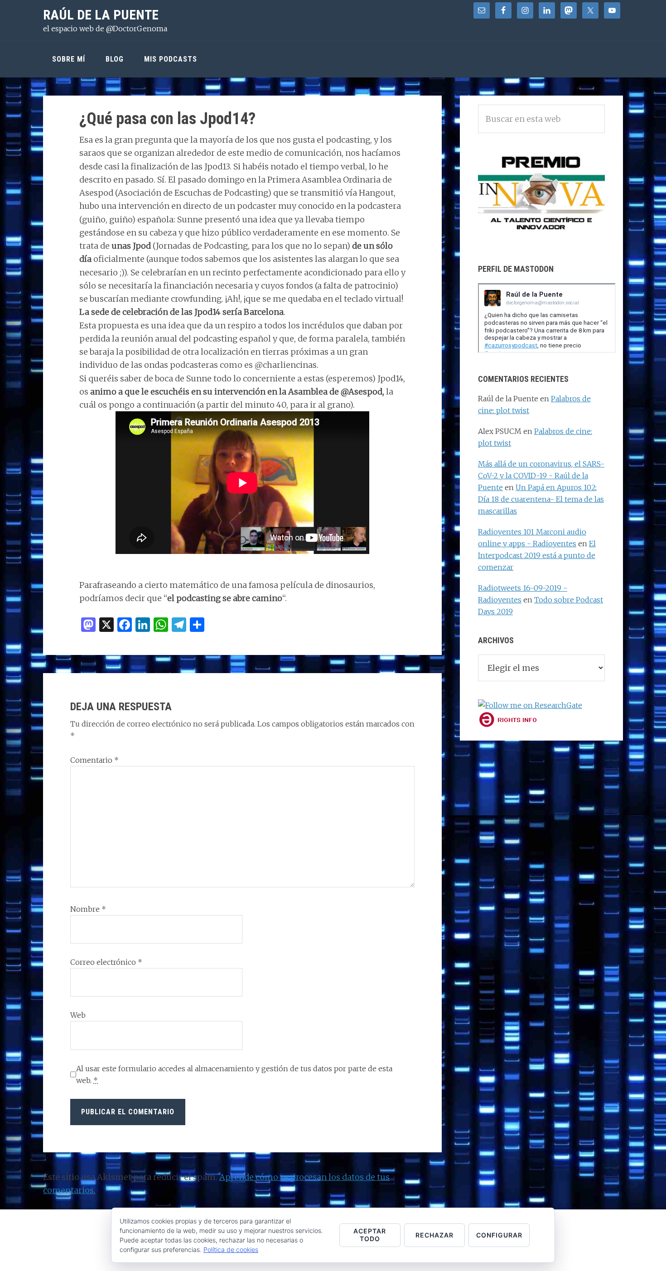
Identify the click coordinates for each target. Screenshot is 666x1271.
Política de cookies (230, 1249)
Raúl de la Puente (101, 15)
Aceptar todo (369, 1234)
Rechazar (434, 1235)
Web (78, 1015)
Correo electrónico (106, 962)
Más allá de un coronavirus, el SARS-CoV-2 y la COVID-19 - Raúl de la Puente (541, 475)
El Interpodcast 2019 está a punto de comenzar (537, 555)
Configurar (499, 1235)
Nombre (88, 909)
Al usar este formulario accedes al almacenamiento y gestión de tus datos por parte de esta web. (234, 1074)
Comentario (94, 760)
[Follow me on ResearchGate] (530, 705)
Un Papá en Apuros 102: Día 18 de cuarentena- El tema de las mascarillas (541, 499)
